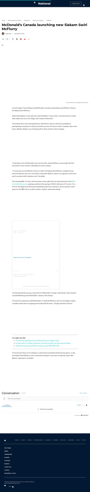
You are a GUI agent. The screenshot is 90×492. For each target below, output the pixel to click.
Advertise (30, 439)
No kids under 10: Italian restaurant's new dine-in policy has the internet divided (43, 343)
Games (78, 439)
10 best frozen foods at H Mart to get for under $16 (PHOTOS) (37, 346)
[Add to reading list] (8, 39)
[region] (45, 404)
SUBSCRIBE (76, 3)
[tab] (7, 405)
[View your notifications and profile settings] (86, 405)
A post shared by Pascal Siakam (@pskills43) (36, 286)
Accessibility (48, 439)
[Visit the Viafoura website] (84, 415)
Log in (81, 393)
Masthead (56, 439)
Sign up (85, 393)
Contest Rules (71, 439)
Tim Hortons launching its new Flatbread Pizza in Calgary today (37, 340)
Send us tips (63, 439)
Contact (23, 439)
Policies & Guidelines (38, 439)
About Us (17, 439)
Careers (84, 439)
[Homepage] (8, 440)
